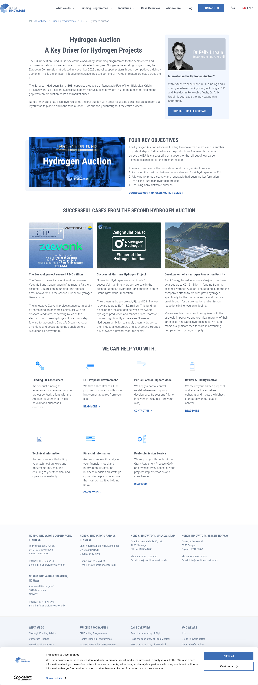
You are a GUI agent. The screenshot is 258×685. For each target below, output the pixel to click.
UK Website (40, 21)
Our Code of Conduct (193, 644)
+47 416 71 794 (198, 556)
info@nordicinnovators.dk (51, 564)
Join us (186, 633)
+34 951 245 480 (148, 556)
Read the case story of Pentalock (148, 644)
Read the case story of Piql (145, 633)
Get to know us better (193, 638)
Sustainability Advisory (41, 644)
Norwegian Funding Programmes (98, 644)
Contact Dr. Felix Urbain (189, 111)
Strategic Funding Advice (42, 633)
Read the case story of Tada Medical (150, 638)
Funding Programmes (64, 21)
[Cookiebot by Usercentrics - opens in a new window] (22, 678)
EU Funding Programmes (93, 633)
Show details (54, 678)
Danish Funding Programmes (96, 638)
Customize (226, 666)
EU (83, 21)
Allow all (228, 655)
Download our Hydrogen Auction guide (155, 192)
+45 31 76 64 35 (46, 560)
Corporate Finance (39, 638)
